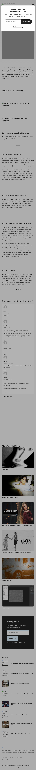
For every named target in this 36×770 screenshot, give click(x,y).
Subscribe (26, 22)
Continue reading (18, 27)
